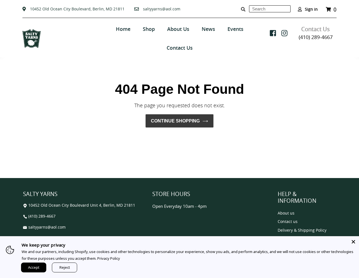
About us (286, 213)
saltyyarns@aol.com (161, 9)
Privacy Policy (108, 258)
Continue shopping (175, 121)
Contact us (288, 221)
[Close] (353, 242)
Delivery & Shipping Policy (302, 230)
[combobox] (270, 8)
